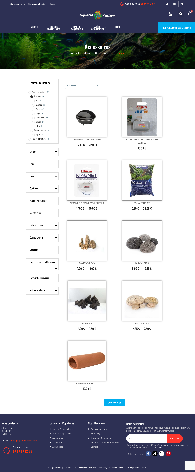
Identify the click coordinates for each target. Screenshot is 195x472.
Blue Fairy (87, 323)
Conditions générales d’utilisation (110, 467)
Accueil (75, 53)
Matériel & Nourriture (95, 53)
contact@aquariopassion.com (22, 440)
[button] (181, 14)
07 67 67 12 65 (148, 3)
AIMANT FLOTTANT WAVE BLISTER (87, 203)
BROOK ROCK (142, 323)
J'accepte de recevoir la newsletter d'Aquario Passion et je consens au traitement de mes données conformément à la (157, 446)
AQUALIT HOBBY (142, 203)
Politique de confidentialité (156, 447)
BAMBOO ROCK (87, 263)
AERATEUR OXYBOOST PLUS (87, 139)
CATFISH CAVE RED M (86, 383)
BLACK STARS (142, 263)
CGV (124, 467)
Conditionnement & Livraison (85, 467)
